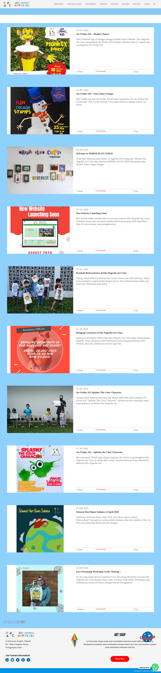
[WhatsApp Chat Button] (155, 667)
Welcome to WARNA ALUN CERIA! (94, 153)
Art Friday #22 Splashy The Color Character (99, 392)
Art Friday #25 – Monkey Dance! (92, 34)
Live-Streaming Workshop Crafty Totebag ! (98, 571)
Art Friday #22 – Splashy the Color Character (99, 452)
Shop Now (120, 658)
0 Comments (101, 71)
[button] (154, 4)
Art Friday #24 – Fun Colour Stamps (94, 93)
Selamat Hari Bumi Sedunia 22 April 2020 (97, 512)
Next (23, 622)
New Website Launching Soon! (91, 213)
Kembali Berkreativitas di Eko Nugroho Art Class (101, 273)
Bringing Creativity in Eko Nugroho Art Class (99, 332)
